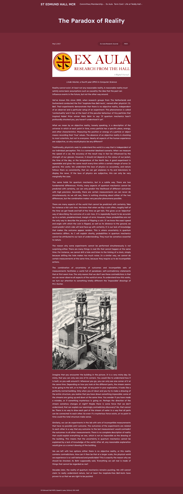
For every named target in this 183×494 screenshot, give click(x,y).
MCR (126, 44)
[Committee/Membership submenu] (103, 4)
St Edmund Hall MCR (58, 4)
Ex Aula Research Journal (109, 44)
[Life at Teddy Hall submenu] (141, 4)
